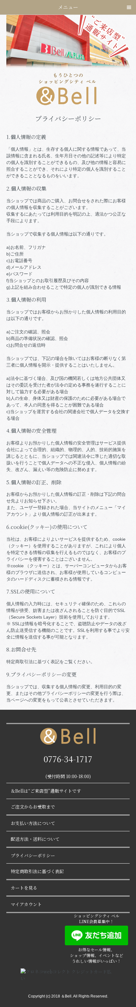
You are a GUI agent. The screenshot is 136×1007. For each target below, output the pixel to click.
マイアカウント (26, 904)
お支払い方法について (33, 823)
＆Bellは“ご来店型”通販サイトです (46, 791)
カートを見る (24, 887)
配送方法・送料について (35, 839)
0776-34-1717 (68, 759)
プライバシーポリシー (33, 855)
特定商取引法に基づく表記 (37, 871)
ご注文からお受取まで (33, 806)
